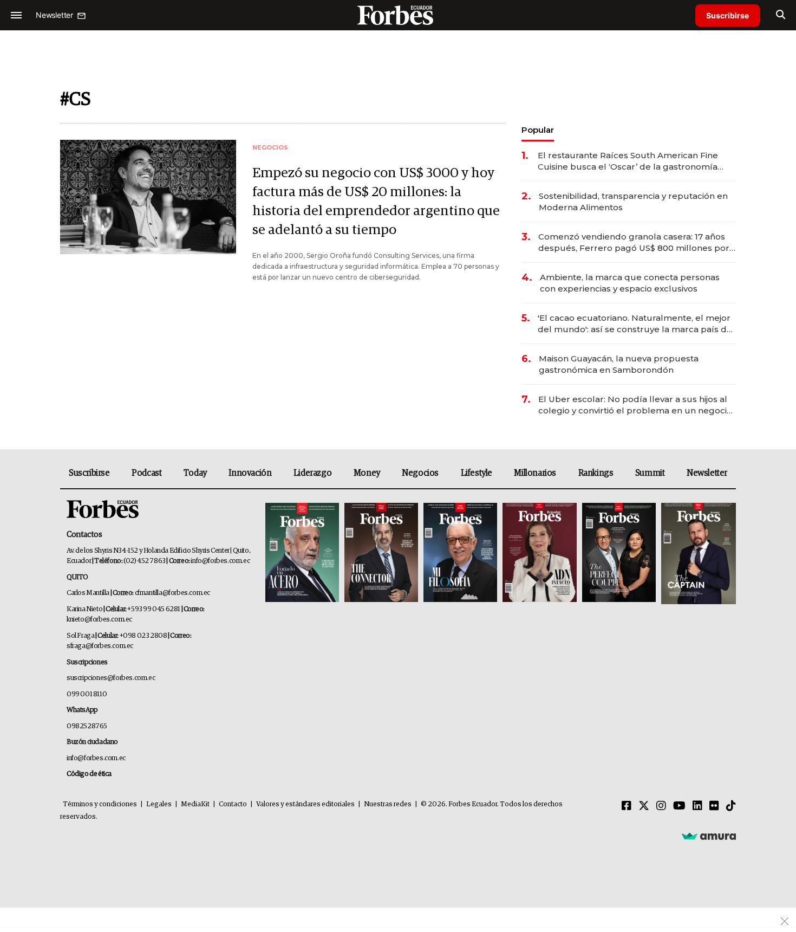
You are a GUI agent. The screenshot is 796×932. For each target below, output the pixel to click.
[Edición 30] (381, 553)
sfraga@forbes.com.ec (100, 646)
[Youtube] (679, 806)
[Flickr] (714, 806)
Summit (650, 473)
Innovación (250, 473)
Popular (537, 130)
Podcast (146, 473)
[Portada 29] (460, 553)
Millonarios (535, 473)
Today (195, 473)
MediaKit (195, 804)
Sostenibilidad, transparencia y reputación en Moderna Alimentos (633, 201)
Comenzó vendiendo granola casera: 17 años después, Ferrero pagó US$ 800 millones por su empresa (633, 242)
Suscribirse (727, 15)
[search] (780, 15)
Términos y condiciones (100, 804)
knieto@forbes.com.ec (99, 619)
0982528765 (87, 726)
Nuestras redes (388, 804)
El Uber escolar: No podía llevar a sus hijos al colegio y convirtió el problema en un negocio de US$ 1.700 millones (635, 405)
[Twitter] (643, 806)
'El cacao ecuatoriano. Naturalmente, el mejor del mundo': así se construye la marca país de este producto (635, 324)
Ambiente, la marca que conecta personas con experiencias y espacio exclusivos (630, 283)
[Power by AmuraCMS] (709, 836)
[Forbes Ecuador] (398, 14)
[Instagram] (661, 806)
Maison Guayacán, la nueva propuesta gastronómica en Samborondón (619, 364)
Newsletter (707, 473)
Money (367, 473)
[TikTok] (731, 806)
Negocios (420, 473)
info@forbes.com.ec (220, 561)
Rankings (596, 473)
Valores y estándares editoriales (305, 804)
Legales (159, 804)
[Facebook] (626, 806)
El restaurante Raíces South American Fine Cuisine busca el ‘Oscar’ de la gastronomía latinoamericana (628, 161)
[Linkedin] (697, 806)
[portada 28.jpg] (539, 553)
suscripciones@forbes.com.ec (111, 678)
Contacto (233, 804)
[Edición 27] (618, 553)
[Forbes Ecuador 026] (697, 553)
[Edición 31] (302, 553)
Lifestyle (476, 473)
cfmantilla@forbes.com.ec (172, 593)
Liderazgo (312, 473)
